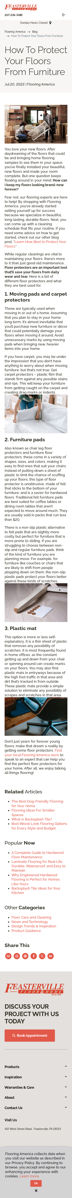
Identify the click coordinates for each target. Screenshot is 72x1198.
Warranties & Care (19, 1087)
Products (12, 1067)
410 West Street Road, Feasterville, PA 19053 (33, 1128)
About (9, 1098)
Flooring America (15, 31)
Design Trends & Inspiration (34, 926)
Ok (36, 1183)
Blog (35, 31)
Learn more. (30, 1176)
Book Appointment (32, 1035)
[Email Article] (8, 956)
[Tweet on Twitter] (42, 956)
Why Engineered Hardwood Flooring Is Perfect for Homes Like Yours (36, 879)
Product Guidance (26, 931)
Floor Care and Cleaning (31, 917)
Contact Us (13, 1108)
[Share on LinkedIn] (50, 956)
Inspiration (13, 1077)
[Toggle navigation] (63, 15)
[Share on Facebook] (34, 956)
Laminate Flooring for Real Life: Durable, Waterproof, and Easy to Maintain (38, 866)
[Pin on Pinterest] (25, 956)
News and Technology (30, 922)
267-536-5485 (13, 15)
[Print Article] (17, 956)
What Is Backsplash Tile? (32, 819)
